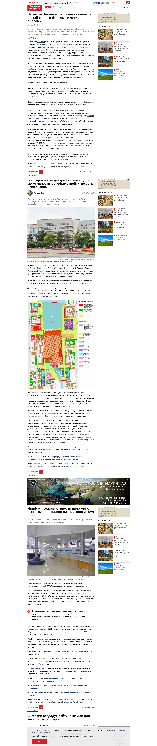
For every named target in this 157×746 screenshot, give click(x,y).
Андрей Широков (41, 725)
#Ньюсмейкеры (95, 8)
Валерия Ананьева (68, 138)
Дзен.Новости (62, 164)
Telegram (94, 3)
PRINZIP (39, 143)
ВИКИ (126, 8)
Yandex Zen (99, 3)
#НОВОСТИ (67, 262)
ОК (39, 741)
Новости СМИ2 (32, 175)
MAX (96, 3)
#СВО (47, 580)
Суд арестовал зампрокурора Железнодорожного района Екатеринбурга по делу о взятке (121, 46)
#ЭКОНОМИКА (68, 580)
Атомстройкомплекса (51, 138)
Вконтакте (102, 3)
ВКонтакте (80, 167)
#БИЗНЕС (31, 38)
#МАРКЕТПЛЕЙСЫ (35, 580)
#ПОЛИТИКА (56, 580)
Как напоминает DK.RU (37, 668)
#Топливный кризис (113, 8)
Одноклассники (104, 3)
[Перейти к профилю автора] (30, 193)
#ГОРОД (58, 262)
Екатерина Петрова (89, 707)
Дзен (53, 164)
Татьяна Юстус (39, 193)
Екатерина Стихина (89, 171)
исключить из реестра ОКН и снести (54, 449)
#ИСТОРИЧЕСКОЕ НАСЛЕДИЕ (40, 262)
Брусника (41, 42)
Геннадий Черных (50, 143)
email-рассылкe (33, 167)
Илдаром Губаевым (61, 121)
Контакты (113, 2)
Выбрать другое (58, 7)
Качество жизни (79, 8)
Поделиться (33, 172)
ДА (48, 7)
